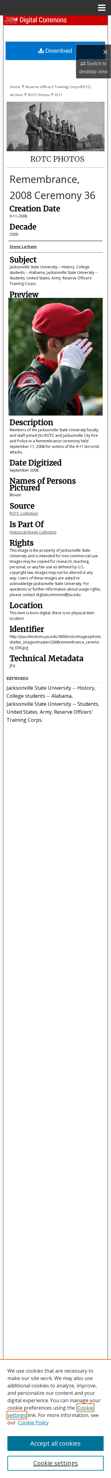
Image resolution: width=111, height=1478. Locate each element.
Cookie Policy (33, 1422)
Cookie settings (55, 1463)
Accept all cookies (55, 1443)
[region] (55, 1418)
